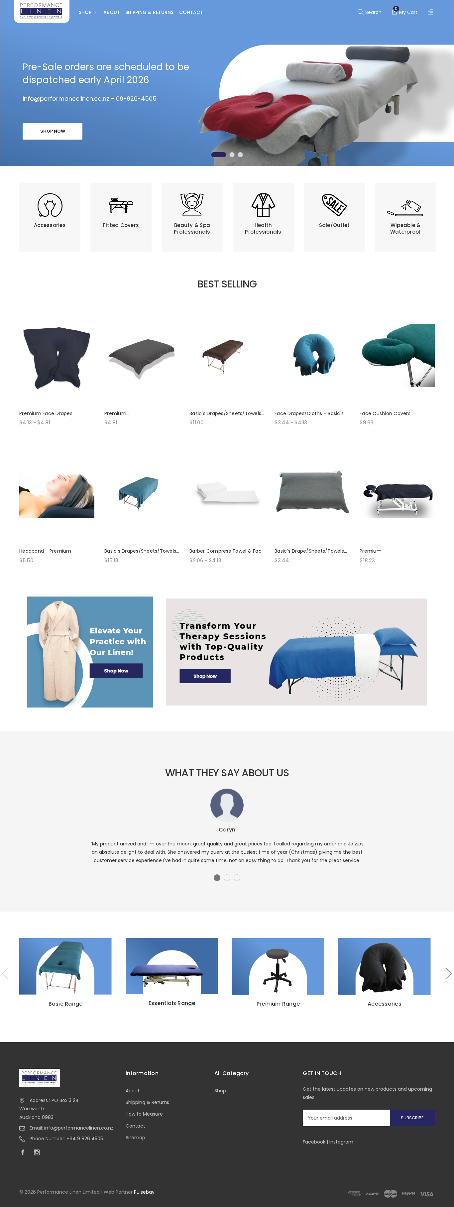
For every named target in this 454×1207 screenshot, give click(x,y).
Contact (191, 12)
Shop (85, 12)
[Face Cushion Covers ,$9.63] (397, 355)
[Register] (431, 12)
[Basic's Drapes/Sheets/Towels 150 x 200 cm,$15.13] (141, 493)
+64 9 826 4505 (84, 1138)
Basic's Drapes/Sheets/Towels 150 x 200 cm (140, 551)
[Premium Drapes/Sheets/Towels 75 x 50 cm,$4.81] (141, 355)
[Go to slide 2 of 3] (232, 154)
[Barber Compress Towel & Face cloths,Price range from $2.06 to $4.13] (227, 493)
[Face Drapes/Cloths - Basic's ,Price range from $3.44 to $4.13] (312, 355)
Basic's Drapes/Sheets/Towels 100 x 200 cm (225, 413)
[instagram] (38, 1153)
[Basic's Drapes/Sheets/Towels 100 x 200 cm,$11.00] (227, 355)
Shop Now (52, 131)
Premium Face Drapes (45, 413)
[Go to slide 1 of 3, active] (218, 154)
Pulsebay (144, 1192)
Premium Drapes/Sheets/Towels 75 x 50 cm (141, 413)
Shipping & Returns (149, 12)
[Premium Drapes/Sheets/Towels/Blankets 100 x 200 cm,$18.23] (397, 493)
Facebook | (316, 1142)
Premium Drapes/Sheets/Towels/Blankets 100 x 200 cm (397, 551)
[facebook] (24, 1153)
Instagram (341, 1142)
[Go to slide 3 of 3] (240, 154)
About (111, 12)
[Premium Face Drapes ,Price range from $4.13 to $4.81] (56, 355)
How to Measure (144, 1114)
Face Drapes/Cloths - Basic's (309, 413)
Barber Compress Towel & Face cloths (227, 551)
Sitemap (135, 1137)
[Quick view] (84, 344)
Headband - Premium (45, 551)
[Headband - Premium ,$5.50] (56, 493)
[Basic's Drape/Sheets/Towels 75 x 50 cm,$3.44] (312, 493)
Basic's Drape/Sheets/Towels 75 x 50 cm (309, 551)
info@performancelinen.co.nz (78, 1128)
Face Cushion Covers (385, 413)
